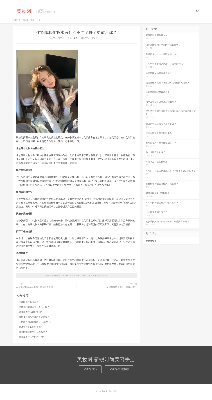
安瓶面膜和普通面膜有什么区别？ (35, 322)
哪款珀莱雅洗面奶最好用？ (32, 337)
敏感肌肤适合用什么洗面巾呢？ (121, 287)
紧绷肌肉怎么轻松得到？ (31, 312)
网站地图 (112, 391)
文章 (75, 38)
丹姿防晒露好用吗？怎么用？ (33, 332)
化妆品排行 (90, 369)
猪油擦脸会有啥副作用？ (31, 327)
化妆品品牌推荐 (119, 369)
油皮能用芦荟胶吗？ (28, 302)
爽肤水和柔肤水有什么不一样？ (34, 307)
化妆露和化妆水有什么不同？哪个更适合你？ (76, 32)
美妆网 (24, 11)
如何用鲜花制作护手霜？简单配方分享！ (35, 287)
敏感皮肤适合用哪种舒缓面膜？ (34, 317)
